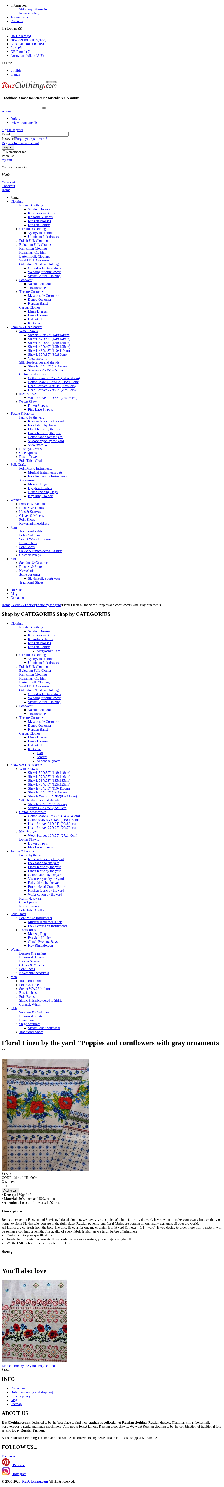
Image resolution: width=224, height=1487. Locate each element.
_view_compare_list (24, 122)
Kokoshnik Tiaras (40, 217)
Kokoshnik (27, 570)
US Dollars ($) (20, 36)
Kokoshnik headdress (34, 523)
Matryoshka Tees (48, 651)
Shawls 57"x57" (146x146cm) (49, 339)
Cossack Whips (30, 555)
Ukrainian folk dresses (43, 237)
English (15, 70)
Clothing (16, 201)
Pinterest (18, 1465)
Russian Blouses (39, 221)
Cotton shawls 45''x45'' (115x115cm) (53, 382)
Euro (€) (16, 48)
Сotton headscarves (32, 374)
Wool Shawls (28, 331)
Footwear (25, 280)
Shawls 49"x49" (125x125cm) (49, 347)
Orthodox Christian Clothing (39, 264)
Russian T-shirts (39, 225)
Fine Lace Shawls (40, 409)
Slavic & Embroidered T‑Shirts (40, 551)
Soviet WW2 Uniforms (35, 539)
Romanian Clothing (32, 252)
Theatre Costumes (31, 292)
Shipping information (34, 9)
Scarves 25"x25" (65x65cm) (47, 370)
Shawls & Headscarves (26, 327)
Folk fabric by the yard (44, 425)
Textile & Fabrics (22, 413)
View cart (8, 182)
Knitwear (34, 323)
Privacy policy (29, 13)
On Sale (16, 590)
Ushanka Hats (37, 319)
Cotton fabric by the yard (45, 437)
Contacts (16, 21)
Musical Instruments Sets (45, 472)
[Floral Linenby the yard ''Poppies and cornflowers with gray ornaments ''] (45, 1170)
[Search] (44, 108)
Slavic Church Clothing (44, 276)
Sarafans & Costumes (34, 563)
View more (38, 358)
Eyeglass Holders (40, 488)
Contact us (17, 597)
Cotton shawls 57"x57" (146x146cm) (54, 378)
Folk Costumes (29, 535)
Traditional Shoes (31, 582)
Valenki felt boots (40, 284)
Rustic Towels (29, 456)
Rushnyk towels (30, 449)
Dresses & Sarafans (32, 504)
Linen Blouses (38, 315)
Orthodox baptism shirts (44, 268)
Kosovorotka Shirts (41, 213)
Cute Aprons (28, 453)
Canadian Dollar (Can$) (27, 44)
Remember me (16, 152)
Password (8, 139)
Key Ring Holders (40, 496)
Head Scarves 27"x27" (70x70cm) (52, 390)
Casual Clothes (29, 307)
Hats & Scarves (30, 511)
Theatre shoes (37, 288)
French (15, 74)
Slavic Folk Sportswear (44, 578)
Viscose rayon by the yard (46, 441)
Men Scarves (28, 394)
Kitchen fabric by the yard (46, 890)
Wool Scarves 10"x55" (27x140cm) (52, 398)
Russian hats (28, 543)
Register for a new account (20, 143)
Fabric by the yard (31, 417)
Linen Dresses (38, 311)
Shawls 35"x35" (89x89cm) (47, 354)
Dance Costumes (39, 299)
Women (15, 500)
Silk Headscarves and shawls (39, 362)
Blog (13, 594)
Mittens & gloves (48, 761)
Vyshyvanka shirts (40, 233)
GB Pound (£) (20, 51)
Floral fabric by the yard (44, 429)
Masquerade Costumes (43, 295)
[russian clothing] (29, 89)
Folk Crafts (18, 464)
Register (17, 130)
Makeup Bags (37, 484)
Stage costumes (29, 574)
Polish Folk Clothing (33, 240)
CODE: (7, 1178)
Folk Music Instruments (35, 468)
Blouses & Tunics (31, 508)
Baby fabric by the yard (44, 882)
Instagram (19, 1474)
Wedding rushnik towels (44, 272)
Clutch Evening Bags (43, 492)
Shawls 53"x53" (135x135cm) (49, 343)
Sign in (7, 130)
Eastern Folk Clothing (34, 256)
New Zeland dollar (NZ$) (28, 40)
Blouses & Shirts (30, 566)
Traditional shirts (30, 531)
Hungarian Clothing (33, 248)
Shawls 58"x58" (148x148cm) (49, 335)
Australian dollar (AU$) (27, 55)
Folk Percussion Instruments (47, 476)
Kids (13, 559)
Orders (15, 118)
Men (13, 527)
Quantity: (8, 1181)
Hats (40, 753)
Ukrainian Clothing (32, 229)
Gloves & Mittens (31, 515)
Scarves (42, 757)
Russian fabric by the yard (46, 421)
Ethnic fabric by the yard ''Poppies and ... (30, 1366)
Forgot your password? (31, 139)
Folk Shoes (27, 519)
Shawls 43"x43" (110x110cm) (49, 350)
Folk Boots (27, 547)
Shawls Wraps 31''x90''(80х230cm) (52, 796)
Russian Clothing (31, 205)
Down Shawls (29, 402)
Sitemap (16, 1404)
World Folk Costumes (34, 260)
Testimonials (19, 17)
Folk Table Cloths (31, 460)
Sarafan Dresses (39, 209)
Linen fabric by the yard (44, 433)
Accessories (27, 480)
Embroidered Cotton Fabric (47, 886)
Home (6, 190)
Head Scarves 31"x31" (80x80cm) (52, 386)
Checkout (8, 186)
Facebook (8, 1456)
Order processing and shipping (31, 1392)
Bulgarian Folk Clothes (35, 244)
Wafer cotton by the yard (45, 894)
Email (6, 134)
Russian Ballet (38, 303)
